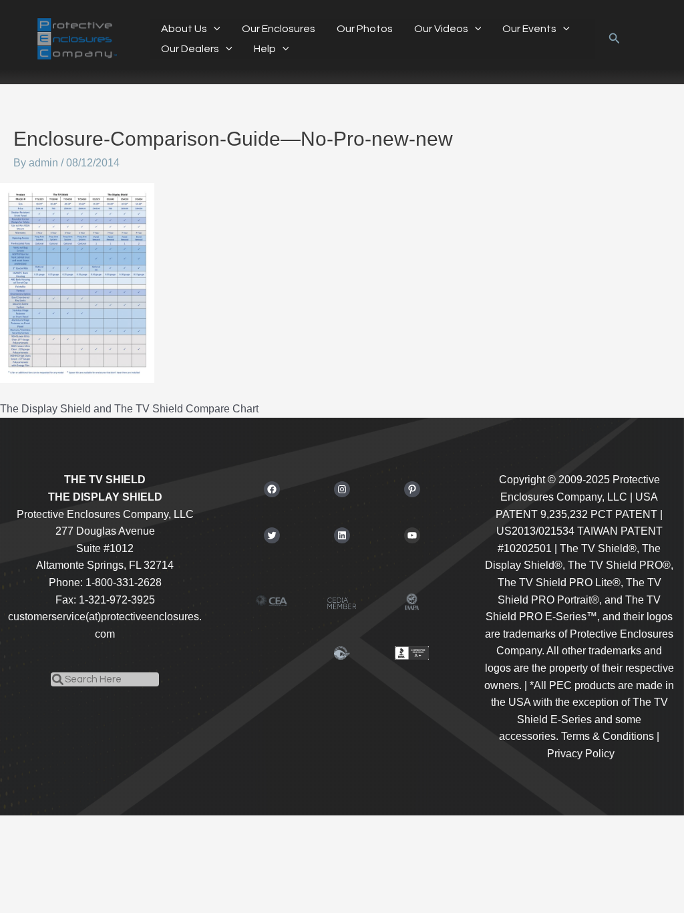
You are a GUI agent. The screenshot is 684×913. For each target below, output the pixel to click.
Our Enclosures (278, 28)
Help (265, 48)
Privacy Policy (581, 753)
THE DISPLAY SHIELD (105, 497)
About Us (184, 28)
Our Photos (365, 28)
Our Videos (441, 28)
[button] (213, 29)
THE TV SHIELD (105, 479)
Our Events (529, 28)
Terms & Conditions (607, 736)
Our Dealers (190, 48)
